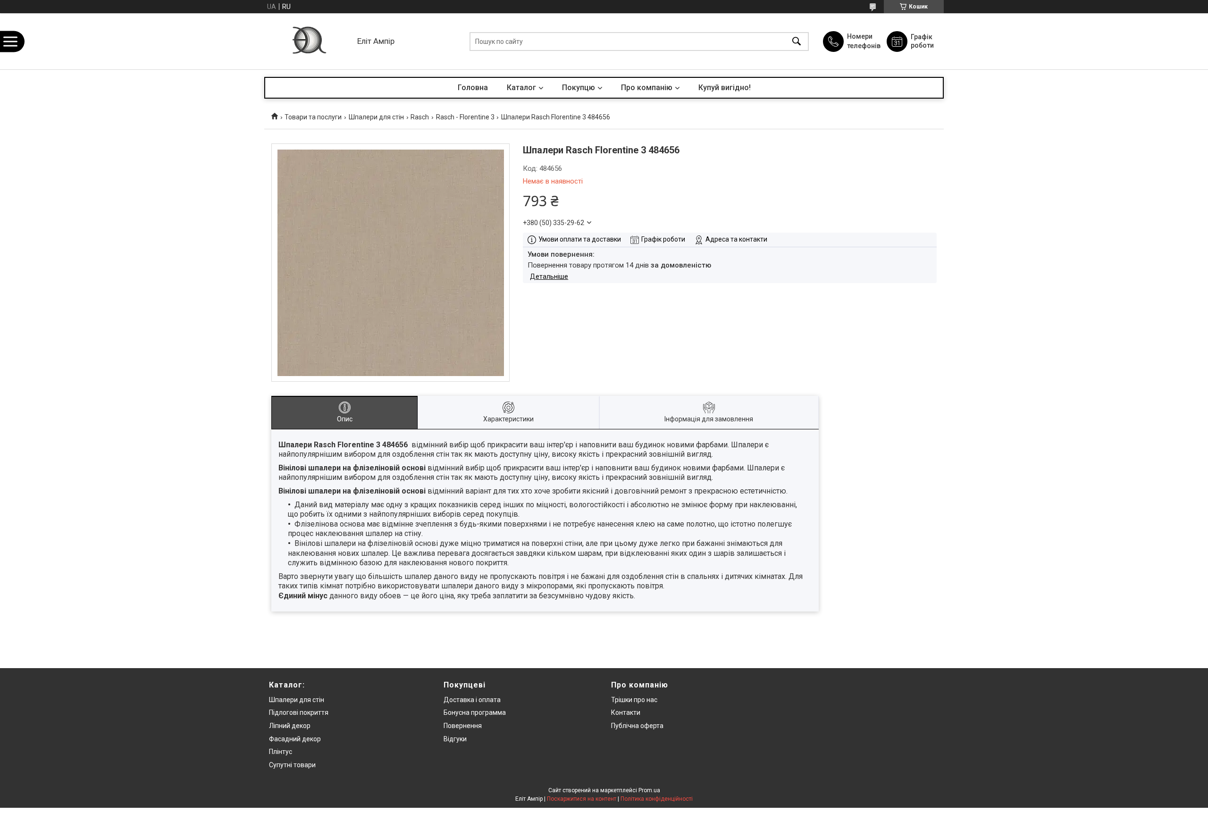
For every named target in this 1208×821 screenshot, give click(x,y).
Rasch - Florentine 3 (465, 117)
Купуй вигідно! (724, 87)
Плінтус (280, 751)
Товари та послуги (313, 117)
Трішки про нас (634, 700)
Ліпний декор (289, 725)
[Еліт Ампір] (308, 41)
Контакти (625, 712)
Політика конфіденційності (657, 799)
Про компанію (646, 87)
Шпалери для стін (376, 117)
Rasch (420, 117)
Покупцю (578, 87)
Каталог (521, 87)
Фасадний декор (295, 739)
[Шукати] (796, 41)
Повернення (463, 725)
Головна (473, 87)
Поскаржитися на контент (581, 799)
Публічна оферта (637, 725)
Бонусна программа (475, 712)
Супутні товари (292, 765)
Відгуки (455, 739)
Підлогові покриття (298, 712)
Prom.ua (649, 790)
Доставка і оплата (472, 700)
